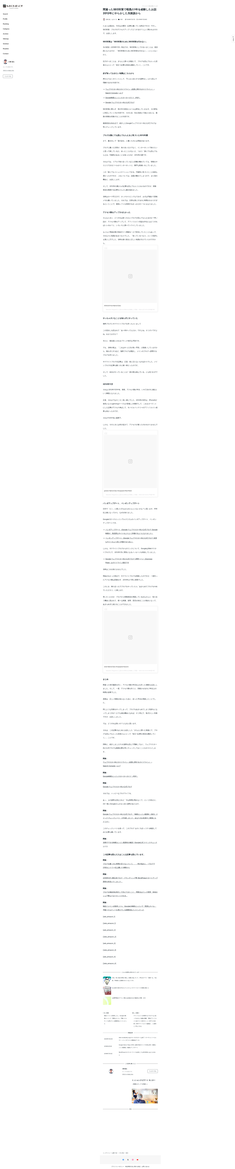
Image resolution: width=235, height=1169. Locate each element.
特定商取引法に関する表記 (133, 1166)
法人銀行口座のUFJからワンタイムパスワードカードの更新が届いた (130, 988)
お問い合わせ (145, 1166)
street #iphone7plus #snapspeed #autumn (116, 666)
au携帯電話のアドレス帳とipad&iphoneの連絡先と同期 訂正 (129, 998)
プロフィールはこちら (8, 70)
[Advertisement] (130, 1129)
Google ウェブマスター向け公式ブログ (119, 102)
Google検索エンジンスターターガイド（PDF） (123, 98)
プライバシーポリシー (117, 1166)
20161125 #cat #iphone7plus (112, 305)
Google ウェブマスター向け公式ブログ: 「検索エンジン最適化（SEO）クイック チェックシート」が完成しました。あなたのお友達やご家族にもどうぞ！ (130, 818)
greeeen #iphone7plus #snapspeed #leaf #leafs (118, 490)
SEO (121, 19)
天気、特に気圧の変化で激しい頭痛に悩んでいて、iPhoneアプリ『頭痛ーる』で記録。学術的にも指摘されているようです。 (134, 979)
